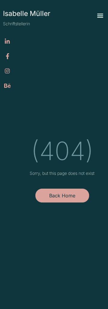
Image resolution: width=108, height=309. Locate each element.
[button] (100, 15)
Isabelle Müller (26, 13)
